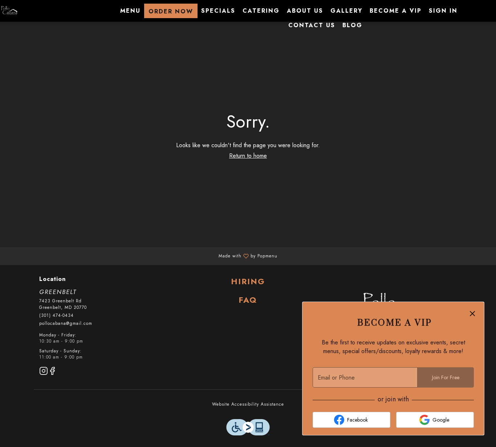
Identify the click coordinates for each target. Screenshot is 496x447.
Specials (218, 11)
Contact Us (311, 25)
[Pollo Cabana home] (32, 11)
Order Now (171, 11)
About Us (305, 11)
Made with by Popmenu (141, 255)
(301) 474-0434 (56, 316)
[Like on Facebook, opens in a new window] (52, 372)
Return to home (248, 156)
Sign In (443, 11)
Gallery (346, 11)
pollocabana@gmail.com (65, 323)
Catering (261, 11)
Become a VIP (396, 11)
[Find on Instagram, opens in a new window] (43, 372)
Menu (130, 11)
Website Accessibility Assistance (248, 404)
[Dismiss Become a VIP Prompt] (472, 313)
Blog (352, 25)
